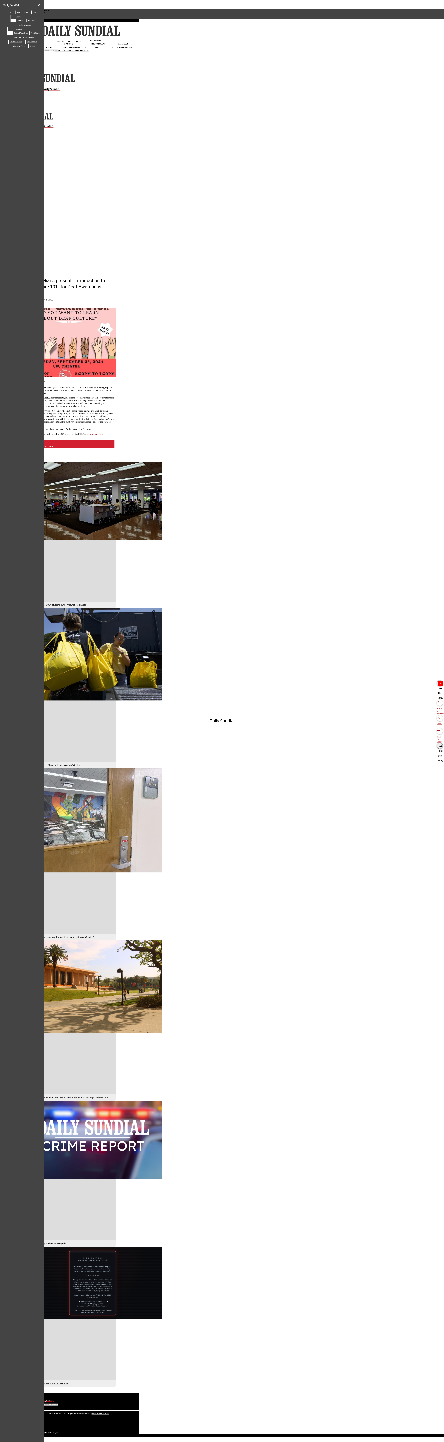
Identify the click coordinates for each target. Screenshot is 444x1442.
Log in (56, 1432)
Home (12, 12)
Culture (27, 12)
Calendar (123, 44)
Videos (98, 47)
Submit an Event (125, 47)
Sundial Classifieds (17, 42)
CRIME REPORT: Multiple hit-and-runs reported (46, 1243)
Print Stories (36, 33)
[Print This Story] (440, 746)
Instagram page (96, 434)
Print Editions (81, 51)
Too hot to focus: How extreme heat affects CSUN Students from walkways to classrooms (66, 1097)
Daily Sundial (11, 5)
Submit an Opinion (71, 47)
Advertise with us (19, 46)
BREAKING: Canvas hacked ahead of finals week (47, 1383)
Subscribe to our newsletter (25, 37)
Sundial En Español (64, 51)
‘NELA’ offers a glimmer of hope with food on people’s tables (52, 765)
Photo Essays (98, 44)
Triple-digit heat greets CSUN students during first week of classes (55, 605)
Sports (18, 17)
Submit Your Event (21, 33)
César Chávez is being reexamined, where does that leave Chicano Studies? (59, 937)
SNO (50, 1432)
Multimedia (96, 40)
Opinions (68, 44)
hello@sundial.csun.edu (100, 1414)
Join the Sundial (33, 42)
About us (33, 46)
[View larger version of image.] (69, 342)
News (19, 12)
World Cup (21, 20)
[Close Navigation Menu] (39, 5)
